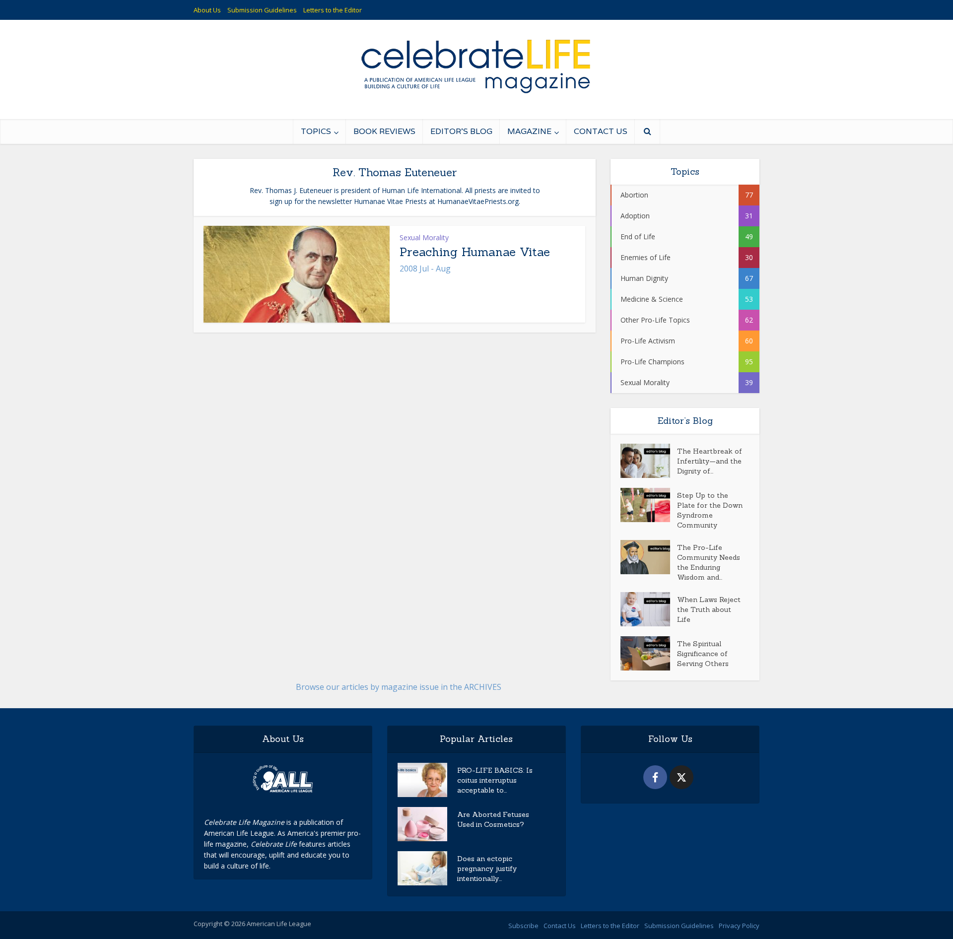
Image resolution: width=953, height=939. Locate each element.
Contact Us (600, 131)
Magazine (529, 131)
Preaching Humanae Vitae (475, 252)
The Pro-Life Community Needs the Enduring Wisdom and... (708, 562)
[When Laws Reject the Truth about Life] (648, 609)
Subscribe (523, 925)
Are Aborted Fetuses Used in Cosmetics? (493, 819)
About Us (207, 9)
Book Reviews (384, 131)
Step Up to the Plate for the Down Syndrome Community (710, 510)
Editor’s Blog (461, 131)
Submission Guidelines (262, 9)
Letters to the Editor (332, 9)
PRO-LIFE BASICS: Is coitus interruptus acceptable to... (495, 780)
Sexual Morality (424, 237)
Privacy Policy (739, 925)
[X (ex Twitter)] (681, 777)
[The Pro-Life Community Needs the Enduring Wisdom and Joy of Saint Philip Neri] (648, 557)
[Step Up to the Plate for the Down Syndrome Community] (648, 505)
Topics (316, 131)
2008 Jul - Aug (425, 268)
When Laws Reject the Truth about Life (709, 609)
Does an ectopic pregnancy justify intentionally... (487, 868)
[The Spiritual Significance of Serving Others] (648, 653)
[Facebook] (655, 777)
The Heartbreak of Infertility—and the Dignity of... (709, 461)
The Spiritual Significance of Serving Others (703, 653)
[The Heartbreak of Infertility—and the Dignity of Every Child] (648, 461)
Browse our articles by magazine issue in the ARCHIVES (398, 686)
